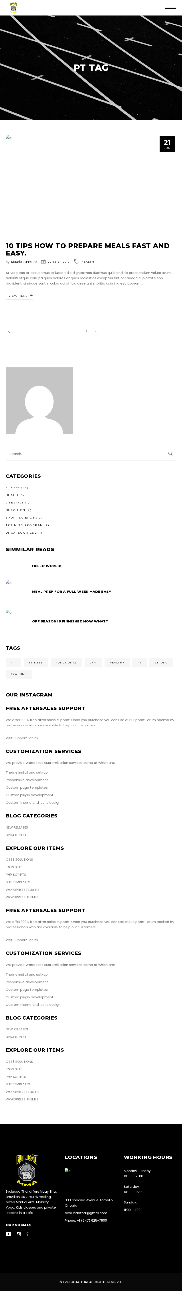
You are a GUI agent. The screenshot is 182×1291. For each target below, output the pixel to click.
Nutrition (16, 510)
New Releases (17, 827)
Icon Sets (14, 867)
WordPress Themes (22, 897)
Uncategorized (21, 532)
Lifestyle (15, 502)
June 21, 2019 (59, 261)
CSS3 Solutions (19, 859)
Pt (139, 662)
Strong (161, 662)
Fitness (13, 487)
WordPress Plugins (23, 889)
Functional (66, 662)
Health (87, 261)
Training (19, 674)
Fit (13, 662)
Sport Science (20, 517)
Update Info (16, 835)
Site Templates (18, 882)
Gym (93, 662)
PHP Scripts (16, 874)
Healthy (117, 662)
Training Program (24, 525)
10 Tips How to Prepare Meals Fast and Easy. (88, 249)
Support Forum (143, 720)
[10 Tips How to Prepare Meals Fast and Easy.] (91, 185)
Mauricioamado (24, 261)
